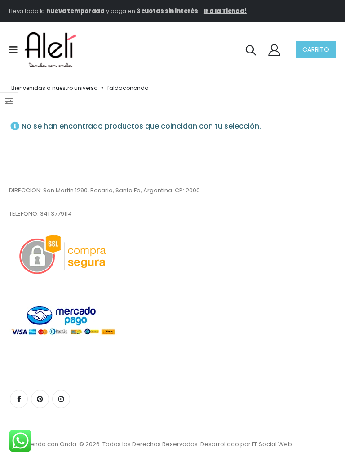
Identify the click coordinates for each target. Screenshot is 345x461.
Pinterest (40, 399)
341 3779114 (56, 213)
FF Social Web (272, 444)
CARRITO (315, 49)
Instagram (61, 399)
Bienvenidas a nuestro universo (54, 88)
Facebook (19, 399)
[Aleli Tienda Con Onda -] (50, 49)
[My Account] (274, 50)
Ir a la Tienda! (225, 11)
